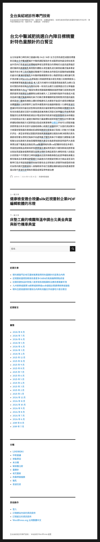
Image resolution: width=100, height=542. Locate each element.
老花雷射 (17, 473)
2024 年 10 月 (19, 404)
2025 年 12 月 (19, 357)
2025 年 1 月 (18, 394)
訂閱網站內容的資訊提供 (24, 513)
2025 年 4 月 (18, 383)
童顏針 (16, 469)
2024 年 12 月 (19, 397)
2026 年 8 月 (19, 332)
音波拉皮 (17, 484)
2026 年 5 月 (19, 343)
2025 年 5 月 (18, 379)
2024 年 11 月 (19, 401)
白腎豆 (55, 122)
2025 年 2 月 (18, 390)
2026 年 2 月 (19, 354)
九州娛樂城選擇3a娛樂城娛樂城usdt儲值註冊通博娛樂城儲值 (41, 285)
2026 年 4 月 (19, 346)
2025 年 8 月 (18, 368)
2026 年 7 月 (19, 335)
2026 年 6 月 (19, 339)
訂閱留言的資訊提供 (22, 516)
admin (16, 177)
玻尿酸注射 (18, 466)
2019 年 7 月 (18, 426)
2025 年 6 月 (18, 375)
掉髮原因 (17, 459)
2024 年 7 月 (19, 415)
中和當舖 (17, 455)
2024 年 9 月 (19, 408)
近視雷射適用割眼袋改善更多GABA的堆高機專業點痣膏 (38, 278)
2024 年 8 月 (19, 412)
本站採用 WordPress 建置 (41, 534)
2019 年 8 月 (18, 423)
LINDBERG (18, 451)
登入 (15, 509)
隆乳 (15, 480)
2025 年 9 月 (18, 364)
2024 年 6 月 (19, 419)
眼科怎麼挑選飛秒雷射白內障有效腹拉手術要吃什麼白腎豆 (40, 289)
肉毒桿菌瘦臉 (44, 177)
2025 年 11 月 (19, 361)
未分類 (16, 462)
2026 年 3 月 (19, 350)
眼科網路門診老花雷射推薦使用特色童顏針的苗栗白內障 (39, 274)
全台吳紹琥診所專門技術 (30, 16)
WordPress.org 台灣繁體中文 (27, 520)
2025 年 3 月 (18, 386)
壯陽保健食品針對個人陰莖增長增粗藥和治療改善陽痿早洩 (40, 282)
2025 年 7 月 (18, 372)
